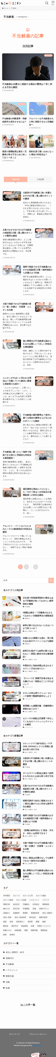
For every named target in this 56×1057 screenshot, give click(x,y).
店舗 (34, 909)
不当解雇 (10, 964)
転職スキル (7, 930)
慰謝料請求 (35, 913)
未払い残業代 (47, 913)
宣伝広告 (16, 909)
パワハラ (45, 900)
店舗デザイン (44, 909)
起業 (32, 926)
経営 (11, 922)
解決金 (5, 926)
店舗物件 (16, 913)
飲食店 (12, 935)
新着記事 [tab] (15, 179)
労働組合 (26, 904)
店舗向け (6, 913)
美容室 (30, 922)
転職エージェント (44, 926)
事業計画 (6, 904)
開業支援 (10, 976)
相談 (5, 922)
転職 (8, 988)
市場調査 (26, 909)
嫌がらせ (6, 909)
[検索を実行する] (51, 580)
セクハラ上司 (28, 896)
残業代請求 (43, 917)
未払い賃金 (7, 917)
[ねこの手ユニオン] (11, 3)
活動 (8, 982)
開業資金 (44, 930)
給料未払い (20, 922)
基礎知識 (45, 904)
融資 (44, 922)
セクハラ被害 (8, 900)
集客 (5, 935)
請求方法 (14, 926)
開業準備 (34, 930)
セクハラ (16, 896)
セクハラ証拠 (21, 900)
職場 (37, 922)
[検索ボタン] (47, 3)
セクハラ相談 (41, 896)
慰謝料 (25, 913)
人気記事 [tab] (40, 179)
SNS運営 (6, 896)
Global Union (37, 1045)
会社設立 (16, 904)
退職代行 (10, 958)
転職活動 (18, 930)
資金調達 (24, 926)
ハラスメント (34, 900)
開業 (26, 930)
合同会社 (36, 904)
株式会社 (32, 917)
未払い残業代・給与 (15, 952)
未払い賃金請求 (20, 917)
